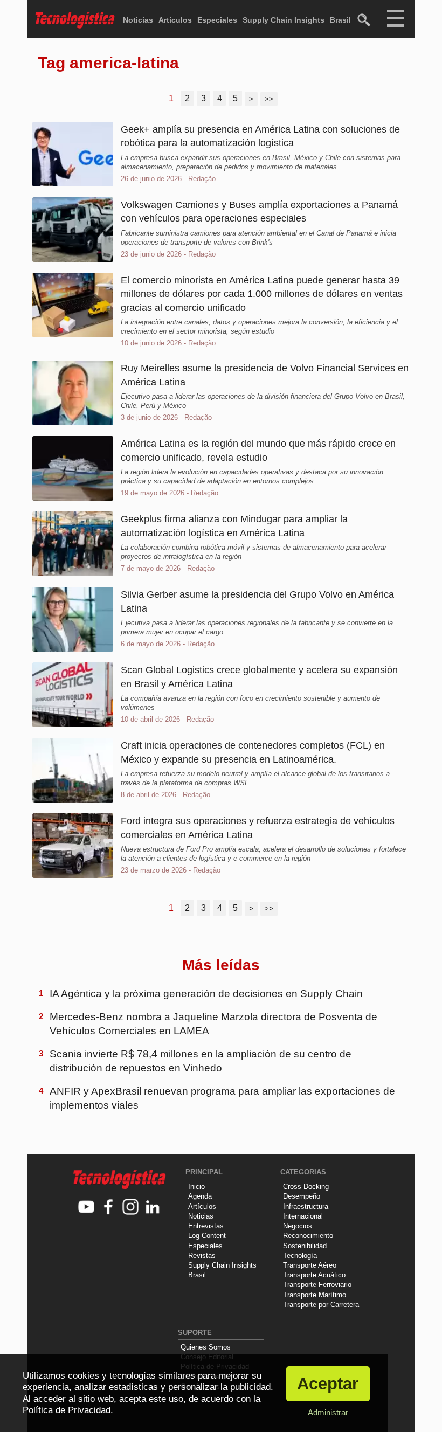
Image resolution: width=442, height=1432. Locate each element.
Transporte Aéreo (309, 1265)
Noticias (138, 20)
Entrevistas (206, 1226)
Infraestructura (305, 1206)
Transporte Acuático (314, 1275)
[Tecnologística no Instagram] (130, 1207)
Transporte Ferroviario (317, 1285)
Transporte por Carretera (321, 1304)
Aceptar (327, 1383)
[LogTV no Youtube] (86, 1207)
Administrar (328, 1412)
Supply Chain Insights (283, 20)
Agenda (200, 1196)
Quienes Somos (206, 1347)
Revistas (202, 1255)
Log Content (207, 1236)
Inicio (196, 1186)
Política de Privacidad (66, 1410)
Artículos (175, 20)
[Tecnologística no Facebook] (108, 1207)
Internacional (303, 1216)
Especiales (217, 20)
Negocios (297, 1226)
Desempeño (301, 1196)
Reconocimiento (308, 1236)
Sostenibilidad (305, 1246)
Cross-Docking (306, 1186)
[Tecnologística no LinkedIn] (152, 1207)
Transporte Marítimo (314, 1295)
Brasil (340, 20)
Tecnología (300, 1255)
